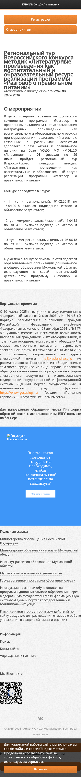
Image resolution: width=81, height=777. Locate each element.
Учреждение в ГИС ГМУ (18, 656)
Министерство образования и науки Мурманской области (39, 552)
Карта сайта (9, 649)
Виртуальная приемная (18, 303)
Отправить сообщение (40, 494)
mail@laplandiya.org (57, 358)
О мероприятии (18, 29)
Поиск (5, 641)
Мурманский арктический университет (31, 573)
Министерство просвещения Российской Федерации (32, 541)
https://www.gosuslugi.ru (19, 392)
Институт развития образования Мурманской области (36, 564)
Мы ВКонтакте (11, 673)
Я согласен (40, 769)
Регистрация (40, 19)
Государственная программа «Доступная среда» (37, 580)
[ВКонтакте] (40, 718)
